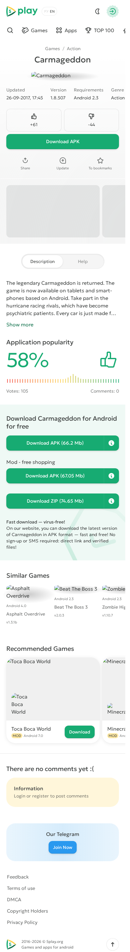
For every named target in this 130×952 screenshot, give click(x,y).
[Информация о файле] (111, 443)
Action (73, 48)
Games (52, 48)
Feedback (18, 877)
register (40, 796)
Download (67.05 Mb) (55, 476)
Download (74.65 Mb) (55, 501)
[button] (112, 944)
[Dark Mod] (97, 11)
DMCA (14, 899)
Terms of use (21, 888)
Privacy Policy (22, 922)
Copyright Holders (27, 911)
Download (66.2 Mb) (55, 443)
